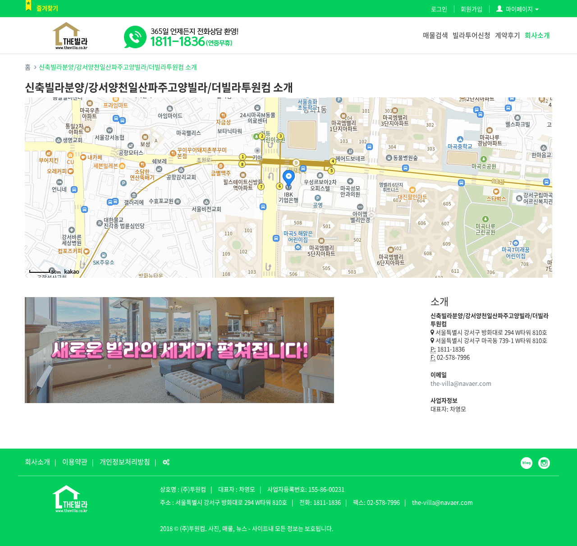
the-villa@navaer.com (460, 383)
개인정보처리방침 (125, 462)
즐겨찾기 (47, 8)
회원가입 (471, 9)
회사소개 (537, 35)
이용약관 (74, 462)
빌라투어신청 (471, 35)
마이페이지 (519, 9)
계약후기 (507, 35)
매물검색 (435, 35)
